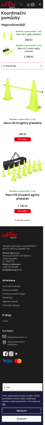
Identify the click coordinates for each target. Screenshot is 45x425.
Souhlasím (21, 418)
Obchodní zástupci (11, 305)
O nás (5, 321)
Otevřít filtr (10, 66)
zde (3, 404)
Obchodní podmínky (11, 286)
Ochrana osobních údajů (13, 293)
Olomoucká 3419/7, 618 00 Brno (16, 343)
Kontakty (7, 330)
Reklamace (7, 297)
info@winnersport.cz (12, 269)
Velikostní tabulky (10, 301)
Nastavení (22, 410)
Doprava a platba (10, 290)
